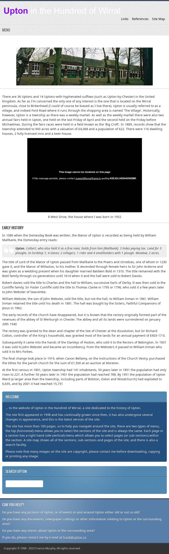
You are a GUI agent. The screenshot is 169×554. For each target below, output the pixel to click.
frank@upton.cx (74, 537)
